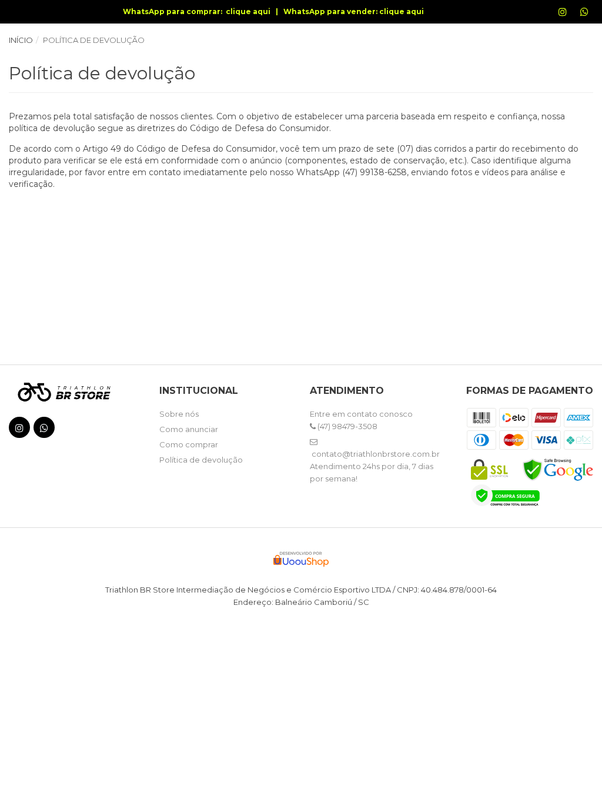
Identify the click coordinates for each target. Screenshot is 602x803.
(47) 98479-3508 (346, 426)
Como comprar (188, 444)
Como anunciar (188, 429)
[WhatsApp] (591, 17)
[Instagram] (569, 17)
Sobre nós (179, 414)
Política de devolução (201, 459)
